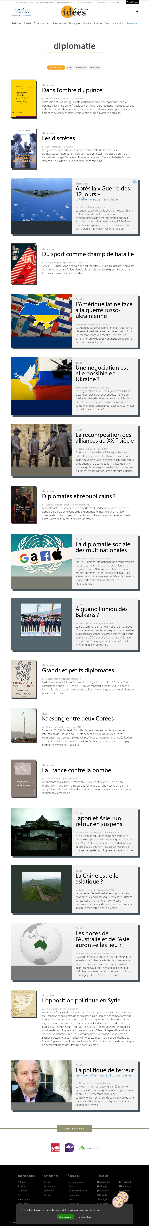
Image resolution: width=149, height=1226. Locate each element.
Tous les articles (86, 2)
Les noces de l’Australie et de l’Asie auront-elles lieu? (103, 939)
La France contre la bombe (76, 770)
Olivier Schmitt (86, 449)
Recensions (118, 23)
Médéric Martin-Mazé (56, 678)
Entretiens (132, 23)
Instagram (104, 1199)
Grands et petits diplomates (78, 670)
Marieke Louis (86, 558)
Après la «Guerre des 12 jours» (103, 191)
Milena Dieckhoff (87, 387)
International (59, 23)
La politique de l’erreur (105, 1070)
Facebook (126, 1181)
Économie (39, 23)
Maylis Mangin (53, 778)
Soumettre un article (25, 2)
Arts (48, 23)
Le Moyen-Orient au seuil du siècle (103, 1075)
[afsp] (69, 1147)
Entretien (82, 183)
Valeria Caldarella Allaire (57, 98)
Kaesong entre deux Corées (78, 718)
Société (27, 23)
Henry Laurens (86, 1083)
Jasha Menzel (85, 623)
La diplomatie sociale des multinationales (103, 547)
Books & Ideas (132, 2)
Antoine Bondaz (53, 726)
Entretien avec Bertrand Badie (97, 199)
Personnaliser (84, 1216)
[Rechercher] (137, 11)
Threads (103, 1194)
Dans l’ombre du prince (72, 90)
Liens (70, 1199)
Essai (79, 299)
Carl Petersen (52, 146)
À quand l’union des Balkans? (102, 611)
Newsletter (104, 1181)
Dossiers (48, 1194)
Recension (49, 85)
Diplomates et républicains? (79, 496)
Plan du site (73, 1203)
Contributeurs (74, 1194)
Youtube (126, 1186)
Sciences (98, 23)
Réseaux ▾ (116, 2)
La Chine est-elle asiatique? (97, 878)
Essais (107, 23)
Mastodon (104, 1190)
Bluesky (104, 1186)
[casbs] (55, 1147)
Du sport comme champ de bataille (88, 254)
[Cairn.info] (88, 1148)
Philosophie (74, 23)
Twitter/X (103, 1203)
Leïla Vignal (51, 1008)
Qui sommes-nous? (67, 2)
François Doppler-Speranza (59, 262)
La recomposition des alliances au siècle (105, 437)
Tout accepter (65, 1216)
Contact (71, 1186)
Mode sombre (102, 2)
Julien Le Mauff (86, 207)
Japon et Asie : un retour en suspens (99, 821)
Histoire (87, 23)
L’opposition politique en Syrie (81, 1000)
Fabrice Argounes (87, 953)
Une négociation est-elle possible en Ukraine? (103, 373)
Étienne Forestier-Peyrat (57, 504)
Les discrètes (58, 138)
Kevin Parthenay (87, 324)
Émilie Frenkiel (86, 889)
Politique (16, 23)
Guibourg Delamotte (89, 832)
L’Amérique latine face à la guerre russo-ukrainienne (104, 310)
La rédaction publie (46, 2)
